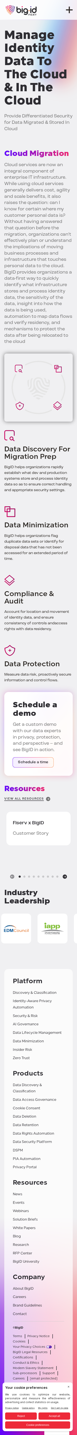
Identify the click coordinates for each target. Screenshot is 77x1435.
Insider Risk (22, 1050)
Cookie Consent (26, 1108)
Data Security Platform (32, 1142)
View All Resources (24, 798)
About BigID (23, 1289)
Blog (17, 1236)
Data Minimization (28, 1041)
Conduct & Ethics (26, 1363)
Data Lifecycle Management (37, 1033)
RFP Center (22, 1253)
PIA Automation (26, 1159)
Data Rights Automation (33, 1133)
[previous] (12, 876)
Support (48, 1373)
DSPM (18, 1150)
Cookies (19, 1341)
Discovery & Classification (34, 993)
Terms (17, 1336)
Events (18, 1203)
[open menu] (69, 10)
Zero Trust (21, 1058)
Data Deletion (24, 1116)
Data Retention (25, 1125)
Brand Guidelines (27, 1305)
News (17, 1194)
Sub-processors (25, 1373)
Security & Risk (25, 1016)
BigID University (26, 1262)
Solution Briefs (25, 1219)
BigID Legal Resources (30, 1352)
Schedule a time (33, 762)
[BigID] (21, 10)
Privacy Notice (38, 1336)
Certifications (23, 1357)
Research (21, 1245)
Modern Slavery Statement (33, 1368)
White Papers (24, 1228)
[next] (65, 876)
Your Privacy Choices (29, 1347)
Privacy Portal (25, 1167)
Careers (19, 1297)
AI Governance (25, 1024)
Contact (20, 1314)
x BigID (28, 823)
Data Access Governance (34, 1100)
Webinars (21, 1211)
